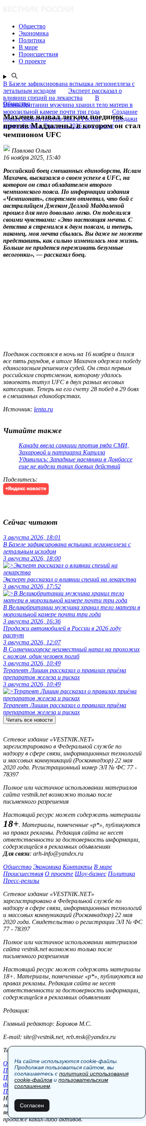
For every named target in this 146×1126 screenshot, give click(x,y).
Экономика (47, 866)
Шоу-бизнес (90, 873)
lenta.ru (43, 409)
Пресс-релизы (21, 880)
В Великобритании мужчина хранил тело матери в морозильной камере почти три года (68, 104)
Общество (17, 866)
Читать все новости (29, 720)
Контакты (77, 866)
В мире (103, 866)
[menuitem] (81, 26)
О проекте (59, 873)
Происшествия (23, 873)
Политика (121, 873)
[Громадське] (73, 10)
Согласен (32, 1105)
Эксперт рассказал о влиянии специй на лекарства (62, 94)
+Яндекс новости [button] (25, 489)
